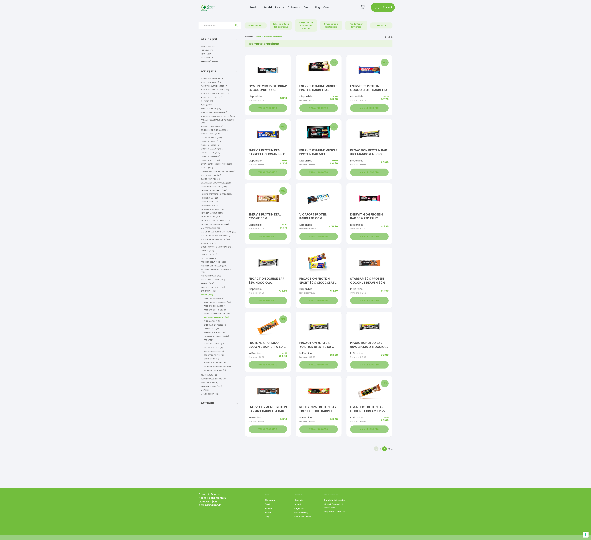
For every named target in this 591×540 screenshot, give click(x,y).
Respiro (207, 283)
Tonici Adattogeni (215, 362)
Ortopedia (209, 258)
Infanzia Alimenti (212, 213)
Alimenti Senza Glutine (215, 90)
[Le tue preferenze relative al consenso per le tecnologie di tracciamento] (586, 535)
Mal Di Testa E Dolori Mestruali (218, 232)
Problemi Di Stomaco (214, 266)
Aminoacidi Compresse (217, 302)
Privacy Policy (301, 512)
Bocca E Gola (210, 134)
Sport (207, 295)
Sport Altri (211, 359)
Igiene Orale (210, 205)
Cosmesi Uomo (210, 156)
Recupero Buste (213, 347)
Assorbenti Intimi (212, 126)
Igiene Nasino (210, 201)
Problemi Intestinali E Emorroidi (217, 270)
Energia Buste (212, 321)
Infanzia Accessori (213, 209)
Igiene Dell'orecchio (214, 186)
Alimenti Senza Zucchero (215, 93)
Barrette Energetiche (217, 313)
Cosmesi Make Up (212, 149)
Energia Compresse (215, 325)
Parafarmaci (255, 25)
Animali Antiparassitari (214, 112)
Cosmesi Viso (210, 160)
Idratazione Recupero (216, 336)
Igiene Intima (210, 198)
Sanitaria (208, 291)
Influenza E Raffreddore (216, 220)
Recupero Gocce (214, 351)
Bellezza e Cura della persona (281, 25)
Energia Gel (211, 328)
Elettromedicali (211, 175)
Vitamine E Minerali (215, 370)
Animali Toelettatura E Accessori (217, 121)
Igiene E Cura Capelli (214, 190)
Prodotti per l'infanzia (356, 25)
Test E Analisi (209, 382)
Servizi (267, 7)
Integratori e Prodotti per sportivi (306, 25)
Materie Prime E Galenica (215, 239)
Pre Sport (210, 340)
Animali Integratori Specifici (218, 116)
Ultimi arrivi (207, 50)
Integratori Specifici (215, 224)
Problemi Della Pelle (213, 262)
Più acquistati (208, 46)
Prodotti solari (211, 276)
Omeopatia (209, 254)
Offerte (207, 251)
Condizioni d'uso (302, 516)
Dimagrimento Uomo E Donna (218, 171)
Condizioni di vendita (334, 500)
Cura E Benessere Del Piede (216, 164)
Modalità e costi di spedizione (333, 505)
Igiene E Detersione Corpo (217, 194)
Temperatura (209, 375)
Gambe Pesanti (211, 179)
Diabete (207, 168)
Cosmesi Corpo (211, 141)
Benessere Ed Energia (215, 130)
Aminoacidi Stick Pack (216, 310)
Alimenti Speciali (211, 97)
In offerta (206, 54)
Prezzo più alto (208, 57)
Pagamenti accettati (334, 511)
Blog (317, 7)
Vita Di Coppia (210, 394)
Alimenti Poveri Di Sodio (214, 86)
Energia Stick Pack (215, 332)
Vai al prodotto (267, 108)
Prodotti (255, 7)
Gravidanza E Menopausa (216, 183)
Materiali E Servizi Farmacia (216, 235)
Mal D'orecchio (210, 228)
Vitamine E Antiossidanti (217, 366)
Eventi (307, 7)
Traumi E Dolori (211, 386)
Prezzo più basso (209, 61)
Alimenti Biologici (212, 78)
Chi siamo (293, 7)
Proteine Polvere (214, 344)
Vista (205, 390)
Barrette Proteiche (216, 317)
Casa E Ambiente (211, 137)
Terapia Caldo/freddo (214, 379)
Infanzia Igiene (211, 217)
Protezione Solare (213, 279)
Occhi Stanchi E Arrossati (217, 247)
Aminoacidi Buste (214, 298)
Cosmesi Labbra (211, 145)
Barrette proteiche (273, 36)
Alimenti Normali (211, 82)
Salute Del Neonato (213, 287)
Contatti (328, 7)
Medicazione (210, 243)
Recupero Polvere (214, 355)
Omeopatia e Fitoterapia (331, 25)
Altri (207, 105)
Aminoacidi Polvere (215, 306)
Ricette (279, 7)
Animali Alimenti (211, 108)
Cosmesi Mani (210, 152)
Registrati (299, 508)
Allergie (207, 101)
